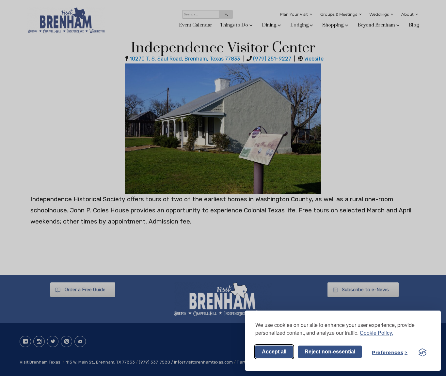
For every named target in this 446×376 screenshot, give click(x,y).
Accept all (274, 351)
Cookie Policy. (376, 332)
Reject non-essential (330, 351)
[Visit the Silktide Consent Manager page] (422, 352)
